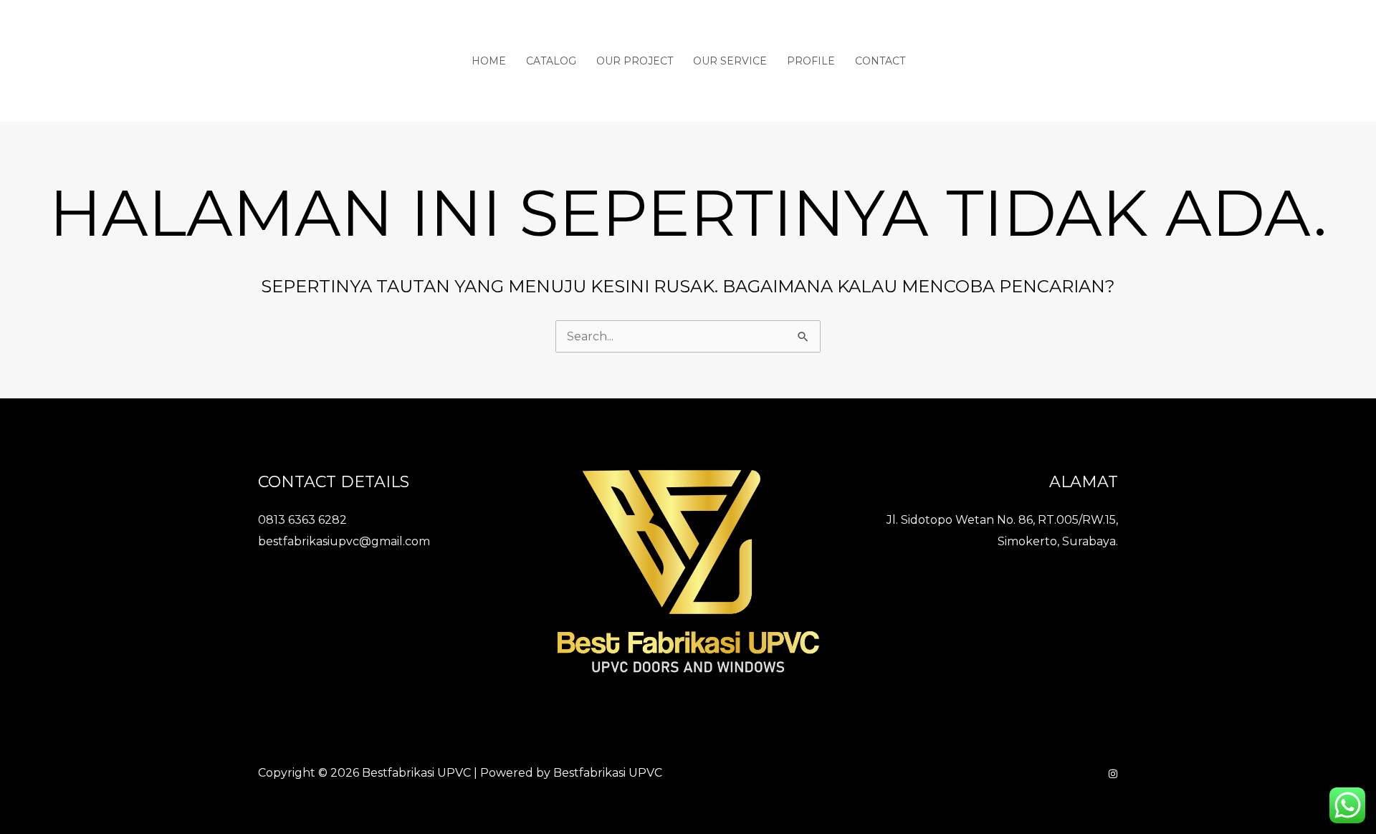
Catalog (551, 60)
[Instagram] (1113, 774)
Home (489, 60)
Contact (880, 60)
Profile (811, 60)
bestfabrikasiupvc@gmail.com (344, 541)
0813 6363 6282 (302, 520)
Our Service (730, 60)
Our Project (634, 60)
